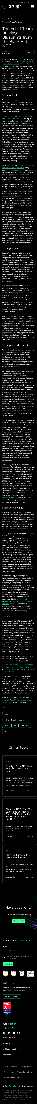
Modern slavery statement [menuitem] (13, 1077)
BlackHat (25, 726)
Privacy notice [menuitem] (26, 1066)
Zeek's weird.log (8, 497)
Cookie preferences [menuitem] (10, 1066)
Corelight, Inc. (14, 1086)
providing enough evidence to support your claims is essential (18, 601)
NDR (6, 726)
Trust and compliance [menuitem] (24, 1072)
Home (4, 18)
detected (13, 681)
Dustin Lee (6, 51)
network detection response (14, 720)
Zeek (6, 714)
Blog (12, 18)
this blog (31, 80)
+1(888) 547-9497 (24, 2)
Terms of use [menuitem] (8, 1072)
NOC (6, 731)
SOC (15, 726)
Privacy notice (10, 958)
